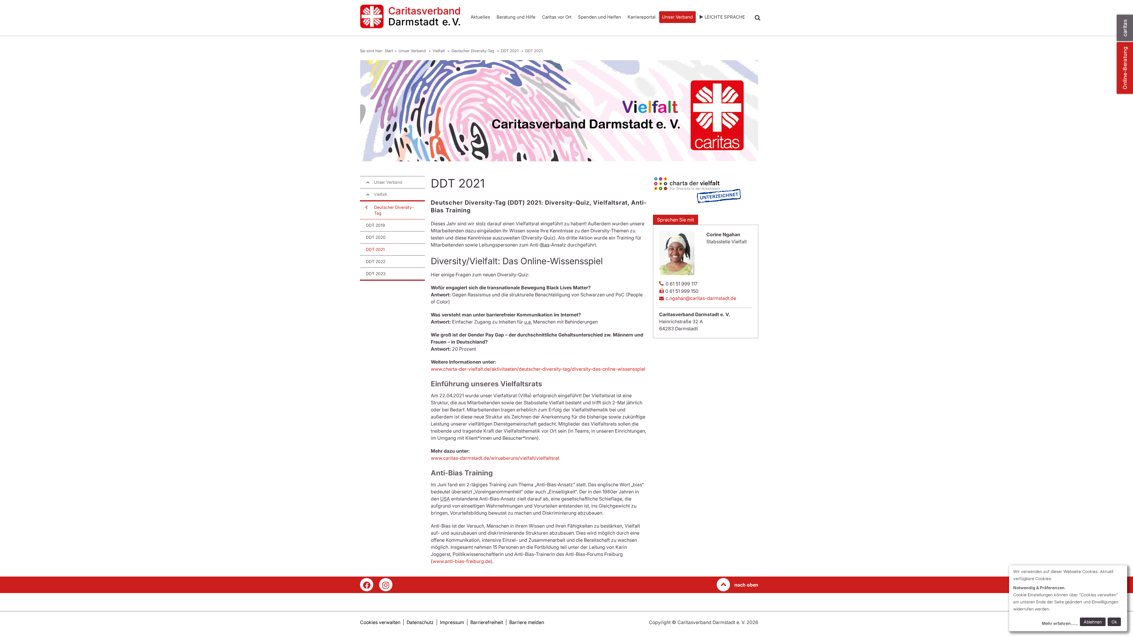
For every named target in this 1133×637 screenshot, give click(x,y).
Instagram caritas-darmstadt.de (385, 584)
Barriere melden (526, 622)
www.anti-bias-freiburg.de (462, 561)
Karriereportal (642, 17)
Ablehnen (1093, 621)
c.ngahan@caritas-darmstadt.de (701, 298)
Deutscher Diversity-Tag (473, 50)
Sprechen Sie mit (675, 220)
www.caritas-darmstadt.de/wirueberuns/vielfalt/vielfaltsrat (495, 458)
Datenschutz (420, 622)
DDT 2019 (375, 225)
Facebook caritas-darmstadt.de (366, 584)
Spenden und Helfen (599, 17)
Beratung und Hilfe (516, 17)
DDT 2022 (375, 261)
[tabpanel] (559, 110)
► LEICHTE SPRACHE (722, 17)
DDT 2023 (376, 273)
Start (389, 50)
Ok (1114, 621)
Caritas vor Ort (557, 17)
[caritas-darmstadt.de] (410, 16)
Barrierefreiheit (486, 622)
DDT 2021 (510, 50)
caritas (1125, 28)
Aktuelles (480, 17)
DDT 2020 (376, 237)
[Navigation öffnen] (366, 207)
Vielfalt (439, 50)
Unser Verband (677, 17)
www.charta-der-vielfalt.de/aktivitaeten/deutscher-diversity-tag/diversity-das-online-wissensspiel (538, 369)
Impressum (452, 622)
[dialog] (1068, 598)
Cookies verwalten (380, 622)
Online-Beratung (1125, 68)
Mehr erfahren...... (1060, 623)
